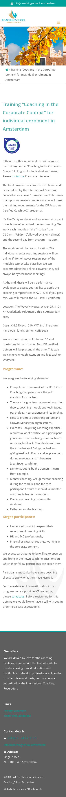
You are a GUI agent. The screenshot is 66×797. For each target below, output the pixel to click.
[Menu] (59, 22)
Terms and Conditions (17, 716)
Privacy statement (15, 710)
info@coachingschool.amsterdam (34, 3)
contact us (18, 176)
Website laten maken (15, 789)
